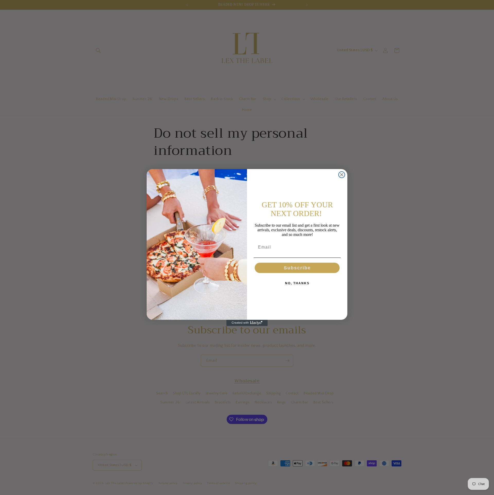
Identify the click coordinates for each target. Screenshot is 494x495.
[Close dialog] (342, 175)
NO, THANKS (297, 283)
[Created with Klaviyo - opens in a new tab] (247, 323)
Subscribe (297, 267)
